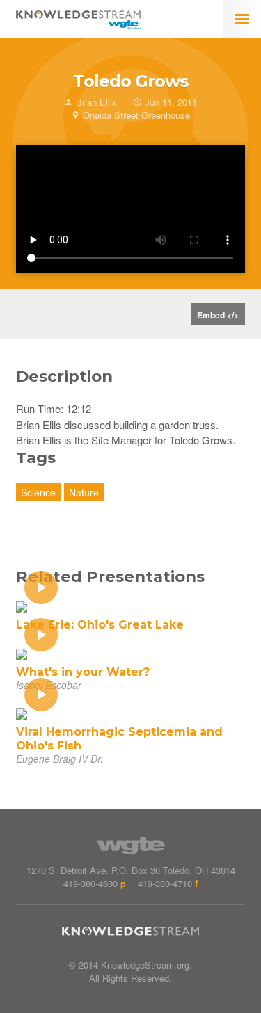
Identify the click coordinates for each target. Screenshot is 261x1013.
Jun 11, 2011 (169, 101)
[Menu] (242, 19)
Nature (84, 492)
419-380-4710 (165, 883)
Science (38, 492)
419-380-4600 (90, 883)
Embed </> (218, 315)
